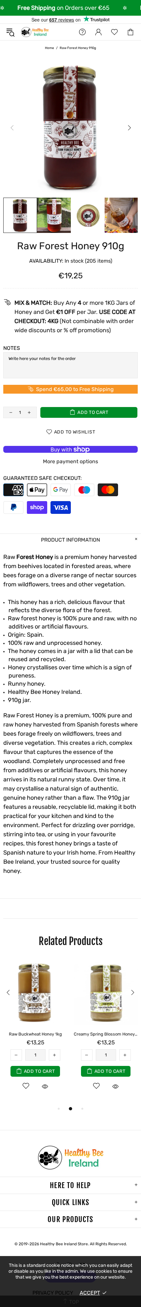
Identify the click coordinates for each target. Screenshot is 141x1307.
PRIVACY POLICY (52, 1293)
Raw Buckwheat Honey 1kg (35, 1034)
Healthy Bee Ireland (35, 32)
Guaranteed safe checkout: (42, 478)
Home (49, 48)
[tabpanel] (35, 1032)
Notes (11, 348)
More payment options (70, 461)
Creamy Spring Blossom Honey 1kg (106, 1034)
